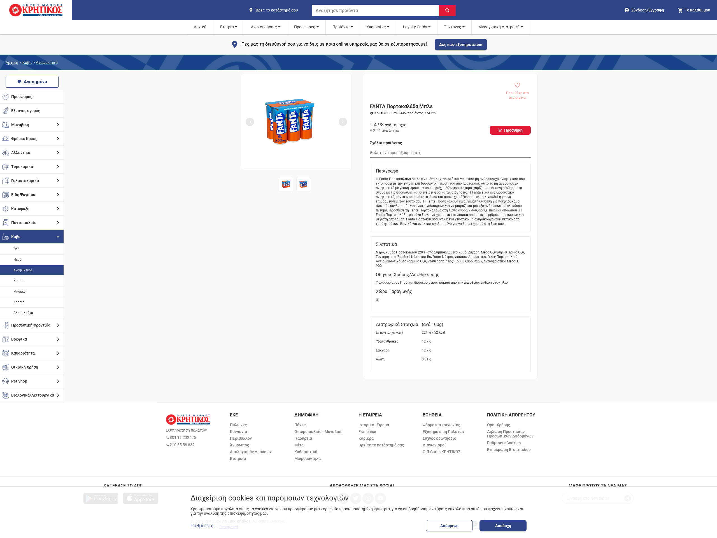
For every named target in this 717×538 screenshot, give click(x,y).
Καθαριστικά (305, 452)
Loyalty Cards (415, 27)
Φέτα (299, 445)
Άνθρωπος (239, 445)
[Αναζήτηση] (447, 10)
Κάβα (27, 62)
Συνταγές (452, 27)
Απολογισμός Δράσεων (251, 452)
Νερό (17, 260)
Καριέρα (366, 438)
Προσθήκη (513, 130)
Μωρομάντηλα (307, 458)
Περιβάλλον (241, 438)
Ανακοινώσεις (264, 27)
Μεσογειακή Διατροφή (499, 27)
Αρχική (200, 27)
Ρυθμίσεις (202, 525)
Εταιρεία (238, 458)
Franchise (367, 431)
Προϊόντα (341, 27)
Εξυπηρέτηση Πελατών (444, 431)
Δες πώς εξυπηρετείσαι (461, 44)
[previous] (250, 122)
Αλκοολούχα (23, 313)
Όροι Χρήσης (498, 425)
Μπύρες (19, 292)
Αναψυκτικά (47, 62)
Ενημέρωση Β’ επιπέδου (509, 449)
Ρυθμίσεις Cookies (504, 443)
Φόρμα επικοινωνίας (441, 425)
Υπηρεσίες (376, 27)
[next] (343, 122)
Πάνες (300, 425)
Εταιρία (227, 27)
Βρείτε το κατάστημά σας (381, 445)
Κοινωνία (238, 431)
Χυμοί (18, 281)
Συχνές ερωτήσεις (439, 438)
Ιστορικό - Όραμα (373, 425)
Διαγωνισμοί (434, 445)
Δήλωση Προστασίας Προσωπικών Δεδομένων (510, 433)
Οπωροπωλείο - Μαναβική (318, 431)
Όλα (16, 249)
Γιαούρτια (303, 438)
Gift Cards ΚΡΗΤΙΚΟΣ (441, 452)
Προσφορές (304, 27)
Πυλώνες (238, 425)
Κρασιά (19, 302)
